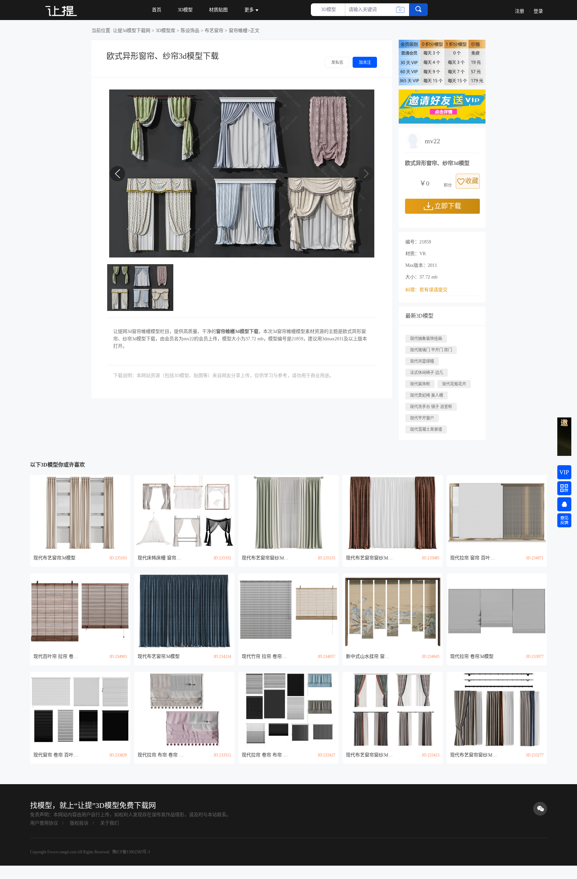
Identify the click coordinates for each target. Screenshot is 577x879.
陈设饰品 (190, 30)
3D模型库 (165, 30)
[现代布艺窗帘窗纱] (288, 512)
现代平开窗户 (422, 418)
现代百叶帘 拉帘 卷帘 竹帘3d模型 (56, 656)
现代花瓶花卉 (454, 384)
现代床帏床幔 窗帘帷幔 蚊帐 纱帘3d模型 (161, 557)
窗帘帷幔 (238, 30)
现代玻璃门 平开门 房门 (431, 350)
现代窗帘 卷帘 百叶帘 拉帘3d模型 (56, 754)
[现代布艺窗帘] (80, 512)
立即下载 (447, 206)
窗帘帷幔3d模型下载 (237, 331)
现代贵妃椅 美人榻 (426, 395)
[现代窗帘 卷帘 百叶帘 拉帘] (80, 709)
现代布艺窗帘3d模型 (54, 557)
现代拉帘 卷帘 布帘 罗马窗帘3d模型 (265, 754)
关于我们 (109, 823)
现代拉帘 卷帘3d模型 (472, 656)
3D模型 (185, 9)
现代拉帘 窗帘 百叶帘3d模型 (473, 557)
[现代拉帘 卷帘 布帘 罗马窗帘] (288, 709)
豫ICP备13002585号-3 (130, 852)
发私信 (337, 62)
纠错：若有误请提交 (426, 289)
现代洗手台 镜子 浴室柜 (431, 406)
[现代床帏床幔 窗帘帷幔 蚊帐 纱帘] (184, 512)
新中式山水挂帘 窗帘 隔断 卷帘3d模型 (369, 656)
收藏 (471, 181)
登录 (538, 11)
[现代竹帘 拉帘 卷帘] (288, 611)
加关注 (365, 62)
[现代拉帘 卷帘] (497, 611)
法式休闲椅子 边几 (426, 372)
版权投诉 (79, 823)
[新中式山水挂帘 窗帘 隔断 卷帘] (393, 611)
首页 (156, 9)
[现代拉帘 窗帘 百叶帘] (497, 512)
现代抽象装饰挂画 (426, 338)
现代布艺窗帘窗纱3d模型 (265, 557)
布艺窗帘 (214, 30)
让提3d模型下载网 (131, 30)
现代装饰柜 (420, 384)
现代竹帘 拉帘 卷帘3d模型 (265, 656)
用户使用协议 (44, 823)
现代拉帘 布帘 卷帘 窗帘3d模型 (161, 754)
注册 (519, 11)
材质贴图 (218, 9)
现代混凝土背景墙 (426, 429)
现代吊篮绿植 (422, 361)
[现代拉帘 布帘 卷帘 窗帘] (184, 709)
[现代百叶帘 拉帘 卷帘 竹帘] (80, 611)
